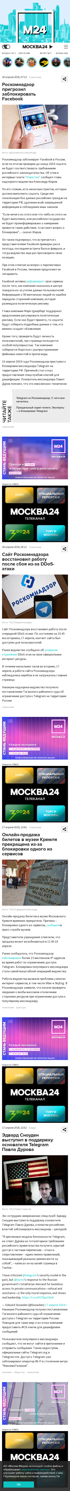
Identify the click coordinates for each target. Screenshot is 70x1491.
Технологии (35, 77)
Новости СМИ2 (10, 484)
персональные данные (35, 1469)
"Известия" (32, 177)
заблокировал (11, 958)
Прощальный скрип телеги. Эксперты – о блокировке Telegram (40, 409)
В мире (32, 1128)
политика (7, 1372)
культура (21, 1007)
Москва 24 (35, 47)
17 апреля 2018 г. (56, 1305)
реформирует (36, 281)
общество (19, 1372)
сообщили (53, 925)
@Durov (19, 1280)
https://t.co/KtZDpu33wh (38, 1297)
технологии (8, 427)
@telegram (29, 1275)
